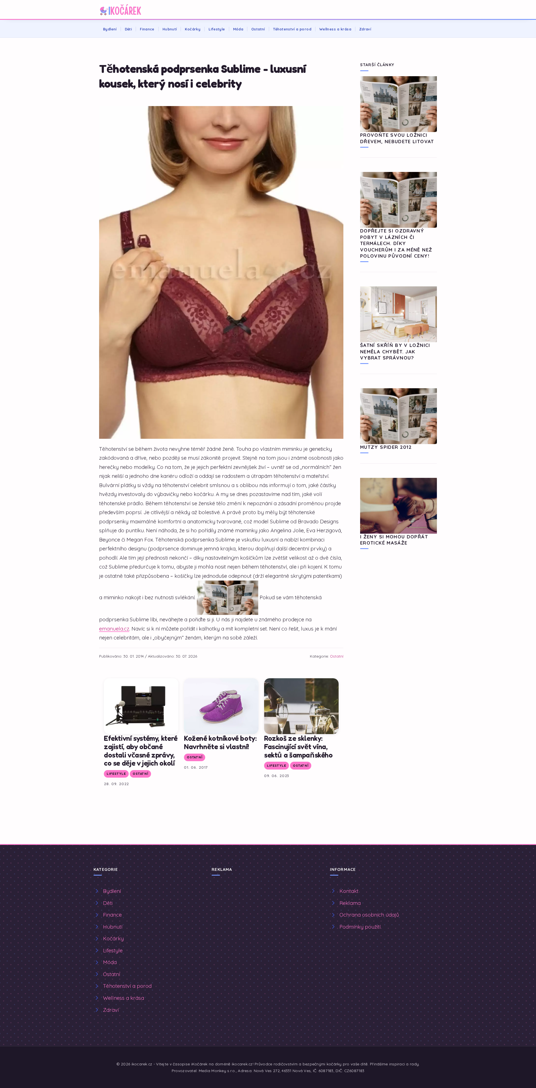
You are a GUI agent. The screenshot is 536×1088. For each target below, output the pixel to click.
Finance (147, 29)
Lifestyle (217, 29)
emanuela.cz (114, 628)
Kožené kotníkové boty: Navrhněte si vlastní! (220, 742)
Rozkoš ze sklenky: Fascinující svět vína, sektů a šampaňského (298, 746)
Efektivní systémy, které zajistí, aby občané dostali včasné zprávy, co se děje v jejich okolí (141, 750)
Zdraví (365, 29)
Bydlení (110, 29)
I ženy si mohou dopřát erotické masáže (394, 540)
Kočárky (192, 29)
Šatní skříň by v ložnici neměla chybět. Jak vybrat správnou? (395, 351)
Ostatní (258, 29)
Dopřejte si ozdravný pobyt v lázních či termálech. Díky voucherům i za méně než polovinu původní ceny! (396, 243)
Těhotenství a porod (292, 29)
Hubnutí (169, 29)
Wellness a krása (335, 29)
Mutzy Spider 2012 (386, 447)
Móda (238, 29)
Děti (128, 29)
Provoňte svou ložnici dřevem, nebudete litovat (397, 138)
